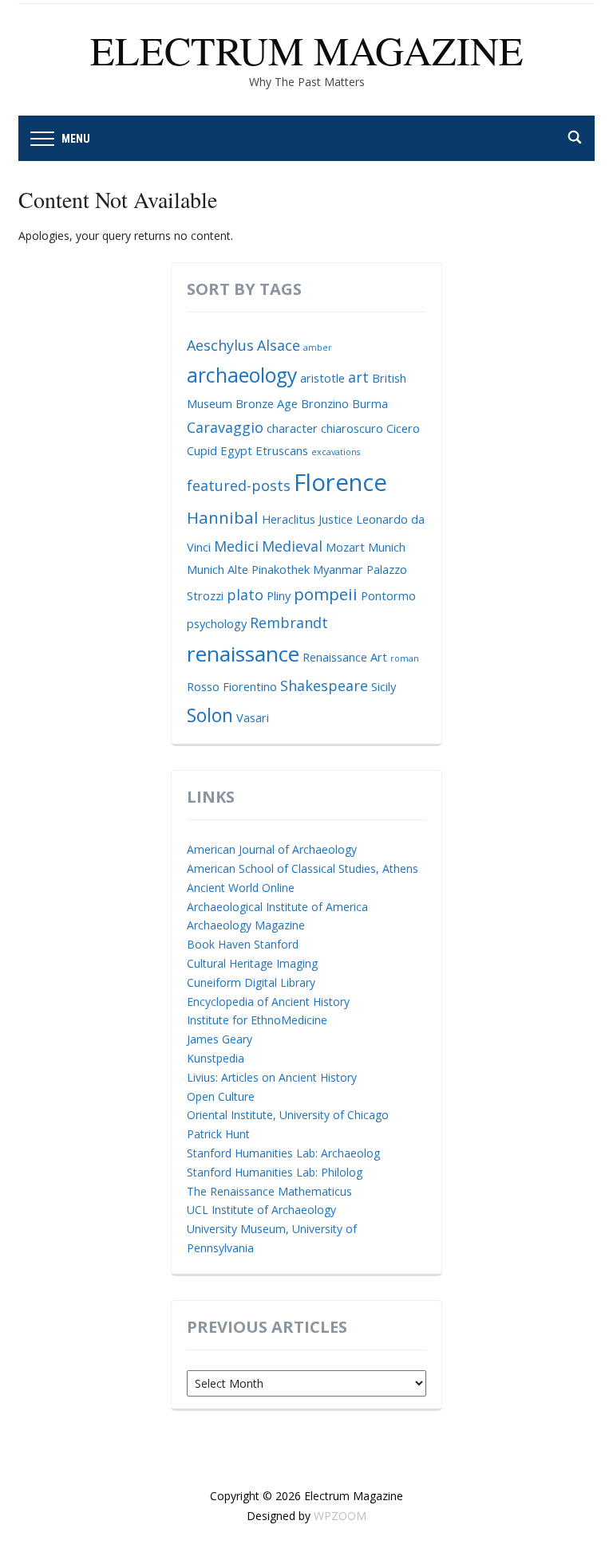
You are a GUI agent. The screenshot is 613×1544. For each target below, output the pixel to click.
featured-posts (239, 485)
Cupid (202, 450)
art (358, 377)
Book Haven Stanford (243, 944)
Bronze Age (266, 403)
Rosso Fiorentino (232, 686)
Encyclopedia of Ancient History (268, 1001)
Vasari (252, 717)
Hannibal (223, 517)
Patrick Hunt (218, 1133)
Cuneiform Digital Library (251, 982)
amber (317, 347)
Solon (210, 715)
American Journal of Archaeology (272, 849)
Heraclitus (288, 519)
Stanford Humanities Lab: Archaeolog (283, 1153)
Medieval (292, 546)
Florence (340, 482)
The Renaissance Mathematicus (269, 1191)
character (292, 428)
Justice (335, 519)
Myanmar (338, 569)
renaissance (243, 653)
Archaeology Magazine (246, 925)
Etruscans (281, 450)
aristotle (322, 378)
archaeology (242, 375)
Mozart (345, 547)
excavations (335, 452)
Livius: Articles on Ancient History (272, 1077)
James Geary (219, 1039)
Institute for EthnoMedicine (257, 1019)
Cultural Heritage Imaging (252, 963)
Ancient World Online (241, 887)
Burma (370, 403)
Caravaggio (225, 427)
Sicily (383, 686)
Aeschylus (220, 345)
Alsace (278, 345)
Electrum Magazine (307, 50)
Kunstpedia (215, 1058)
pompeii (326, 594)
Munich (386, 547)
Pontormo (388, 595)
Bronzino (325, 403)
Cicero (403, 428)
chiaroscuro (352, 428)
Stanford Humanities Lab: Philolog (274, 1172)
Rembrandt (289, 622)
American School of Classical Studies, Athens (302, 868)
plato (245, 594)
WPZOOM (340, 1515)
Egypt (236, 450)
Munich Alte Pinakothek (248, 569)
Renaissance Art (345, 657)
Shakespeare (324, 685)
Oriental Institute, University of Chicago (288, 1114)
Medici (236, 546)
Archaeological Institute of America (277, 906)
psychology (217, 623)
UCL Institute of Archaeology (261, 1209)
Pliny (279, 595)
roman (404, 658)
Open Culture (221, 1096)
